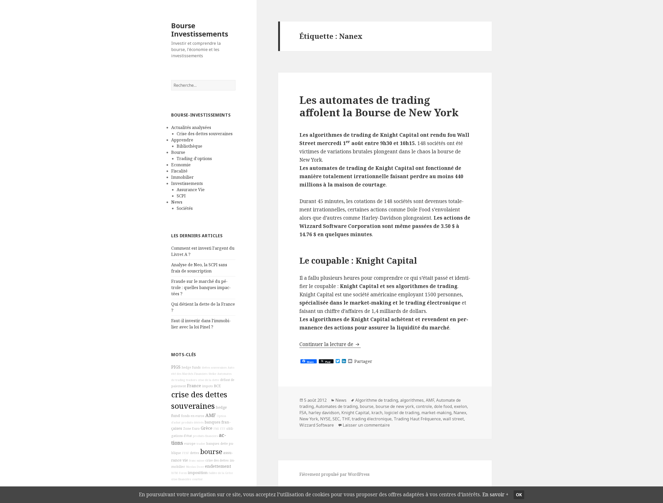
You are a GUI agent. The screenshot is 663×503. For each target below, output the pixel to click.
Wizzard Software (316, 425)
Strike (212, 374)
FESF (185, 453)
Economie (181, 165)
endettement (218, 466)
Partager (363, 361)
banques (212, 443)
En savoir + (495, 494)
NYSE (325, 419)
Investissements (187, 183)
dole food (443, 406)
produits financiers (205, 436)
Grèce (206, 428)
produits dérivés (193, 422)
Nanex (459, 412)
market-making (436, 412)
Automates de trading (337, 406)
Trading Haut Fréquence (417, 419)
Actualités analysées (191, 127)
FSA (302, 412)
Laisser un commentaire (366, 425)
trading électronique (372, 419)
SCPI (181, 196)
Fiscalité (179, 171)
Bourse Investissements (199, 30)
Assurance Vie (191, 189)
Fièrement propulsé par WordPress (334, 474)
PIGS (176, 367)
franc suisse (196, 460)
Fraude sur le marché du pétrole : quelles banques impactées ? (201, 287)
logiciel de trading (401, 412)
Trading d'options (194, 158)
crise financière (181, 479)
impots (207, 386)
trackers (191, 380)
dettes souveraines (214, 367)
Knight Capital (355, 412)
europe (190, 443)
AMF (210, 415)
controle (424, 406)
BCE (217, 385)
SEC (336, 419)
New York (308, 419)
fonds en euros (192, 416)
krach (376, 412)
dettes (194, 453)
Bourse (178, 152)
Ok (519, 495)
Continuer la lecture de (330, 344)
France (194, 386)
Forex (183, 473)
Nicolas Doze (195, 467)
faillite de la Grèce (221, 473)
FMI (216, 428)
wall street (453, 419)
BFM (174, 473)
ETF (222, 428)
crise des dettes (217, 460)
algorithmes (412, 400)
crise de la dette (208, 380)
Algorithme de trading (376, 400)
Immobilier (182, 177)
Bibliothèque (189, 146)
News (176, 202)
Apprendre (182, 140)
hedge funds (191, 367)
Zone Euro (191, 428)
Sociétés (185, 208)
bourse (211, 451)
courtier (197, 479)
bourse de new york (395, 406)
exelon (460, 406)
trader (201, 443)
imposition (198, 472)
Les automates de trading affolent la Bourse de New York (379, 106)
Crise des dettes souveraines (205, 133)
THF (346, 419)
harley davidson (323, 412)
